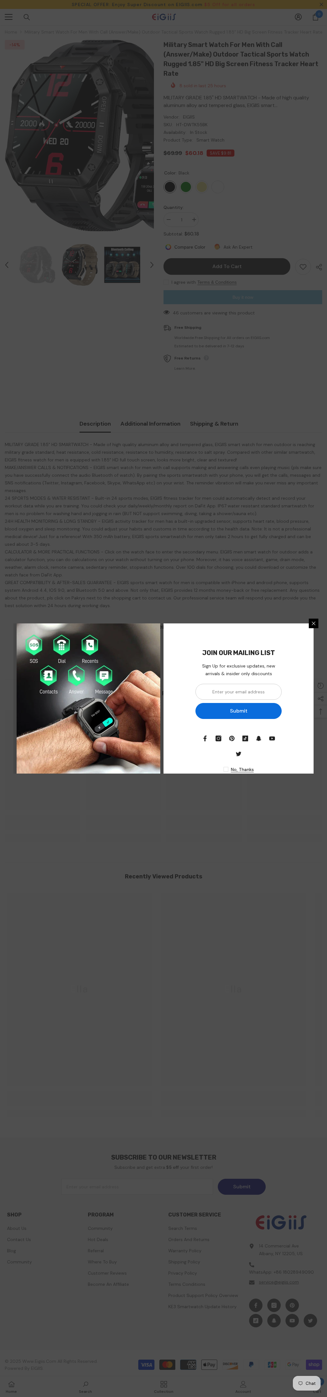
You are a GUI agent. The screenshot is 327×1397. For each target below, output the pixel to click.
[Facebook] (205, 738)
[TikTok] (245, 738)
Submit (238, 710)
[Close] (313, 623)
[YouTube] (272, 738)
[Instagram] (218, 738)
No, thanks (242, 769)
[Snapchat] (258, 738)
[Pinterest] (232, 738)
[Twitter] (238, 753)
